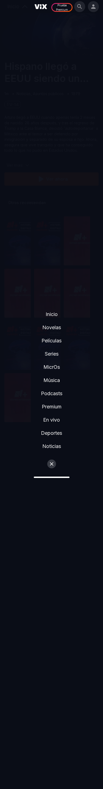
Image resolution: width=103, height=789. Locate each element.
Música (51, 380)
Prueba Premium (62, 7)
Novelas (51, 327)
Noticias (51, 446)
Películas (51, 340)
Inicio (52, 314)
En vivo (51, 420)
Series (52, 354)
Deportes (51, 433)
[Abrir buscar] (79, 6)
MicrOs (51, 367)
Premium (52, 406)
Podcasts (51, 393)
